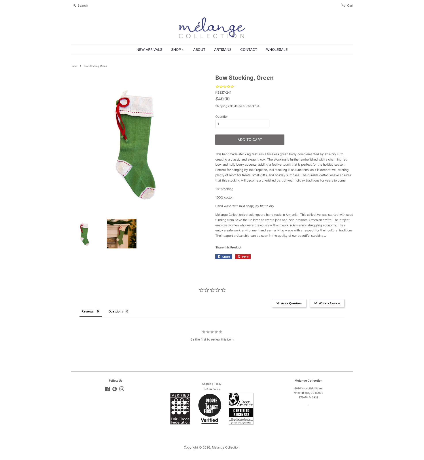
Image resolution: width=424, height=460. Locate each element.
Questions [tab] (115, 311)
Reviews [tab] (88, 311)
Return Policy (212, 389)
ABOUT (199, 49)
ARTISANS (222, 49)
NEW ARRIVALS (149, 49)
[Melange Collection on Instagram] (121, 390)
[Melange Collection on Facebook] (107, 390)
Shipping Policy (211, 383)
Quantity (221, 116)
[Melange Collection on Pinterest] (114, 390)
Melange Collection (225, 447)
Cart (350, 5)
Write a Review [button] (329, 303)
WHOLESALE (277, 49)
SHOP (176, 49)
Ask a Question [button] (291, 303)
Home (74, 66)
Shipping (221, 106)
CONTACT (248, 49)
